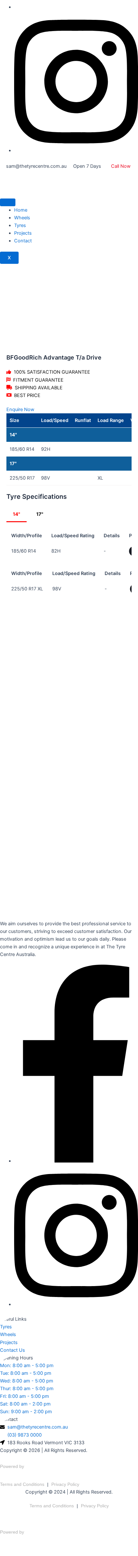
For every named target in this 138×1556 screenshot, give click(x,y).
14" (16, 514)
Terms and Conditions (22, 1484)
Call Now (121, 166)
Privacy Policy (65, 1484)
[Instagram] (76, 150)
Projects (23, 233)
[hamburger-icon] (7, 202)
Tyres (20, 225)
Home (20, 210)
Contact (23, 241)
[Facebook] (76, 1161)
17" (39, 514)
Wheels (22, 218)
